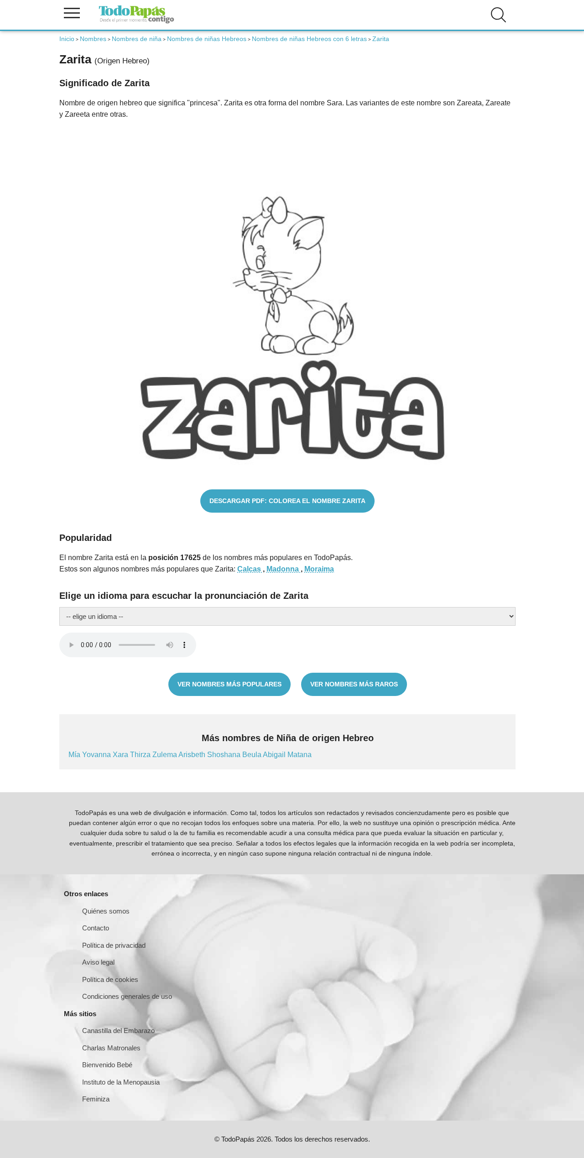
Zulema (165, 754)
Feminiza (96, 1099)
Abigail (275, 754)
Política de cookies (110, 979)
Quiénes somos (106, 911)
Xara (121, 754)
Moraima (319, 569)
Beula (252, 754)
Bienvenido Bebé (107, 1065)
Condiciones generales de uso (127, 996)
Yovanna (97, 754)
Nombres (93, 38)
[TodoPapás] (136, 22)
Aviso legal (98, 962)
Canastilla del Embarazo (118, 1030)
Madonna (283, 569)
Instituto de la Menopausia (121, 1082)
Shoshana (224, 754)
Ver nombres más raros (354, 684)
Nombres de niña (137, 38)
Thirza (141, 754)
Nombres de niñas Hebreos (206, 38)
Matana (299, 754)
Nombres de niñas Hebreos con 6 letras (309, 38)
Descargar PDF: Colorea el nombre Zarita (287, 500)
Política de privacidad (114, 945)
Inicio (66, 38)
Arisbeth (192, 754)
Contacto (95, 928)
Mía (75, 754)
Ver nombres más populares (229, 684)
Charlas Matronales (111, 1048)
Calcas (250, 569)
